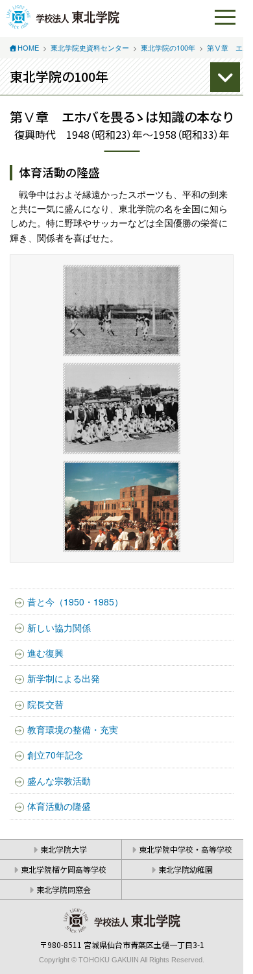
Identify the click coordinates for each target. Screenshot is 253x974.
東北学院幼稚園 (185, 869)
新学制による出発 (63, 678)
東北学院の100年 (168, 47)
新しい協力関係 (59, 627)
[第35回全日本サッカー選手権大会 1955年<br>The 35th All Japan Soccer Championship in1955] (121, 310)
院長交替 (45, 704)
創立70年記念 (55, 754)
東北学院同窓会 (63, 889)
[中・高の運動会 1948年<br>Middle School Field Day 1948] (121, 506)
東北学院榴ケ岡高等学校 (63, 869)
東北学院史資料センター (90, 47)
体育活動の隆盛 (59, 805)
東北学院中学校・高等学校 (185, 849)
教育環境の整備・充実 (72, 729)
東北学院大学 (63, 849)
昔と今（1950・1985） (75, 601)
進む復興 (45, 652)
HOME (28, 47)
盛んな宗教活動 (59, 780)
